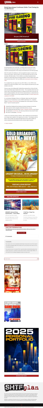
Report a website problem (26, 407)
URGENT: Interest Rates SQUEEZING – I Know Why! (12, 212)
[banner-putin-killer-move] (12, 292)
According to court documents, (13, 101)
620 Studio (20, 407)
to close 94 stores (15, 110)
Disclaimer (32, 407)
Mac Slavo (6, 10)
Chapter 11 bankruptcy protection (26, 109)
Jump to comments (8, 123)
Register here (21, 232)
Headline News (14, 10)
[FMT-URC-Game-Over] (12, 321)
